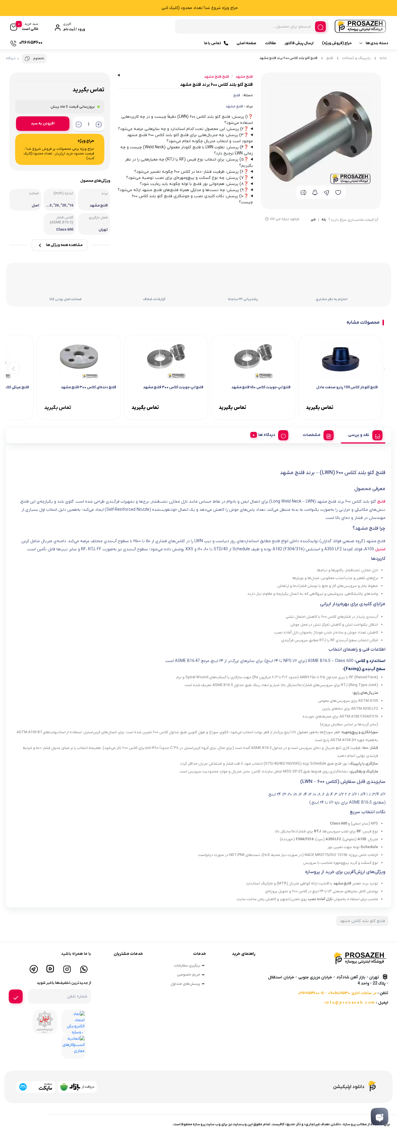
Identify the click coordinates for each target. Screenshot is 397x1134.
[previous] (383, 368)
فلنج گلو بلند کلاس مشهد (362, 921)
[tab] (363, 434)
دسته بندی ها (377, 43)
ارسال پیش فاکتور (299, 43)
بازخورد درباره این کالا (284, 219)
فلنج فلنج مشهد (216, 76)
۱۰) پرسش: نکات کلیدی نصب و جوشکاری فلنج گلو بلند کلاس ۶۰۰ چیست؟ (192, 199)
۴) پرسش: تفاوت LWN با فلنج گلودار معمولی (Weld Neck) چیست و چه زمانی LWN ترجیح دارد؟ (186, 150)
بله (323, 220)
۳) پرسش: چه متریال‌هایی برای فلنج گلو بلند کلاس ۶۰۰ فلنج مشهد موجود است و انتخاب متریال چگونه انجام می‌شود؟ (190, 138)
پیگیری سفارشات (187, 965)
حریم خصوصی (188, 974)
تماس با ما (212, 43)
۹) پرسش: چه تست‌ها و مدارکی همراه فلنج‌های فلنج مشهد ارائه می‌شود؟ (183, 190)
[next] (13, 368)
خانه (383, 58)
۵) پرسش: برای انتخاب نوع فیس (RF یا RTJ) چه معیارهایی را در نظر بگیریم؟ (189, 162)
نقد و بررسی (358, 435)
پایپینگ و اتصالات (356, 58)
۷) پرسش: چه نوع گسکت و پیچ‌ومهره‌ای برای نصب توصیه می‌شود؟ (187, 178)
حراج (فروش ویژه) (337, 43)
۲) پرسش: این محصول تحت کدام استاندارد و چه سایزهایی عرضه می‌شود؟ (183, 129)
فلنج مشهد (234, 106)
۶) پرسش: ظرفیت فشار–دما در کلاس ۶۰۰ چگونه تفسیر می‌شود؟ (191, 172)
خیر (313, 220)
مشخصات (312, 435)
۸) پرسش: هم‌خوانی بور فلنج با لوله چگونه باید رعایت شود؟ (194, 184)
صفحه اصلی (246, 43)
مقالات (270, 43)
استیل (380, 549)
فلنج (329, 58)
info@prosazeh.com (350, 1002)
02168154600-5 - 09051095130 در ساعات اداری (337, 993)
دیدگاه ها (266, 435)
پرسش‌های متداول (185, 983)
